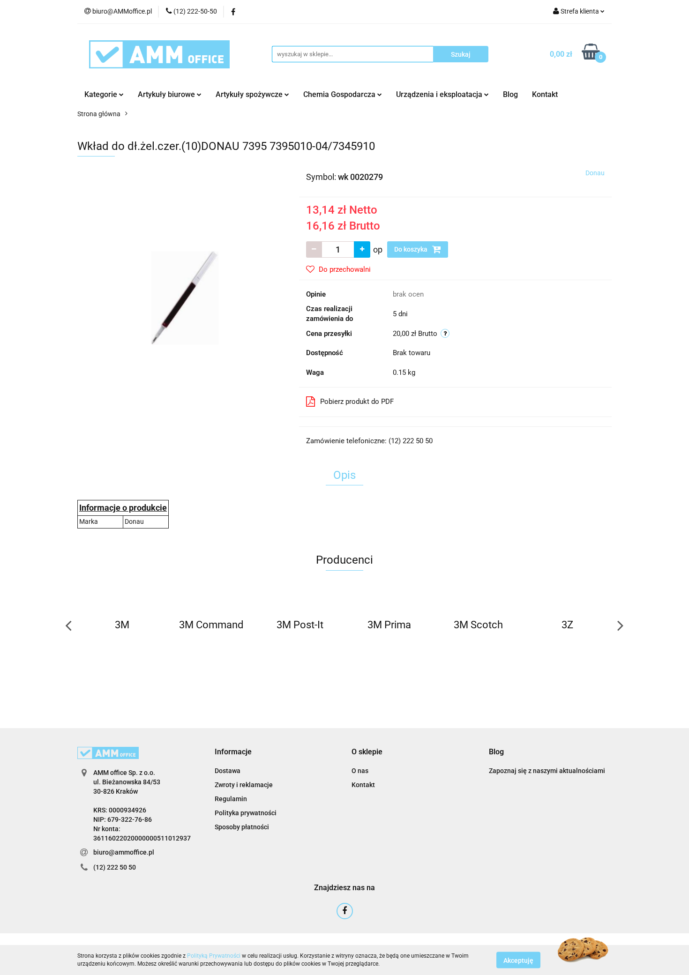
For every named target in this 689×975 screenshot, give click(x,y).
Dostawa (227, 770)
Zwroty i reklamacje (244, 785)
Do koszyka (411, 249)
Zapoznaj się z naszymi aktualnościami (547, 770)
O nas (360, 770)
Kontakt (545, 94)
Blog (510, 94)
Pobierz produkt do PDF (357, 401)
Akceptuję (518, 960)
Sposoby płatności (242, 827)
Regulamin (231, 799)
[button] (233, 752)
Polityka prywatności (246, 813)
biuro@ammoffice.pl (123, 852)
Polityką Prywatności (213, 956)
